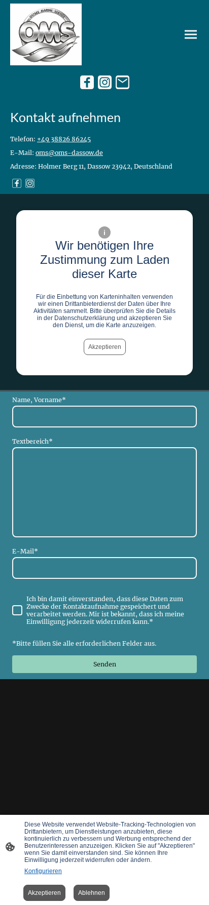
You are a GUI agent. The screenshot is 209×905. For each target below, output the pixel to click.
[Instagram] (105, 82)
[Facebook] (87, 82)
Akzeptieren (104, 346)
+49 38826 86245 (64, 139)
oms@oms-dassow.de (69, 152)
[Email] (122, 82)
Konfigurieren (43, 871)
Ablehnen (91, 892)
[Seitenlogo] (46, 34)
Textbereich (32, 441)
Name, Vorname (39, 400)
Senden (104, 664)
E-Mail (25, 551)
